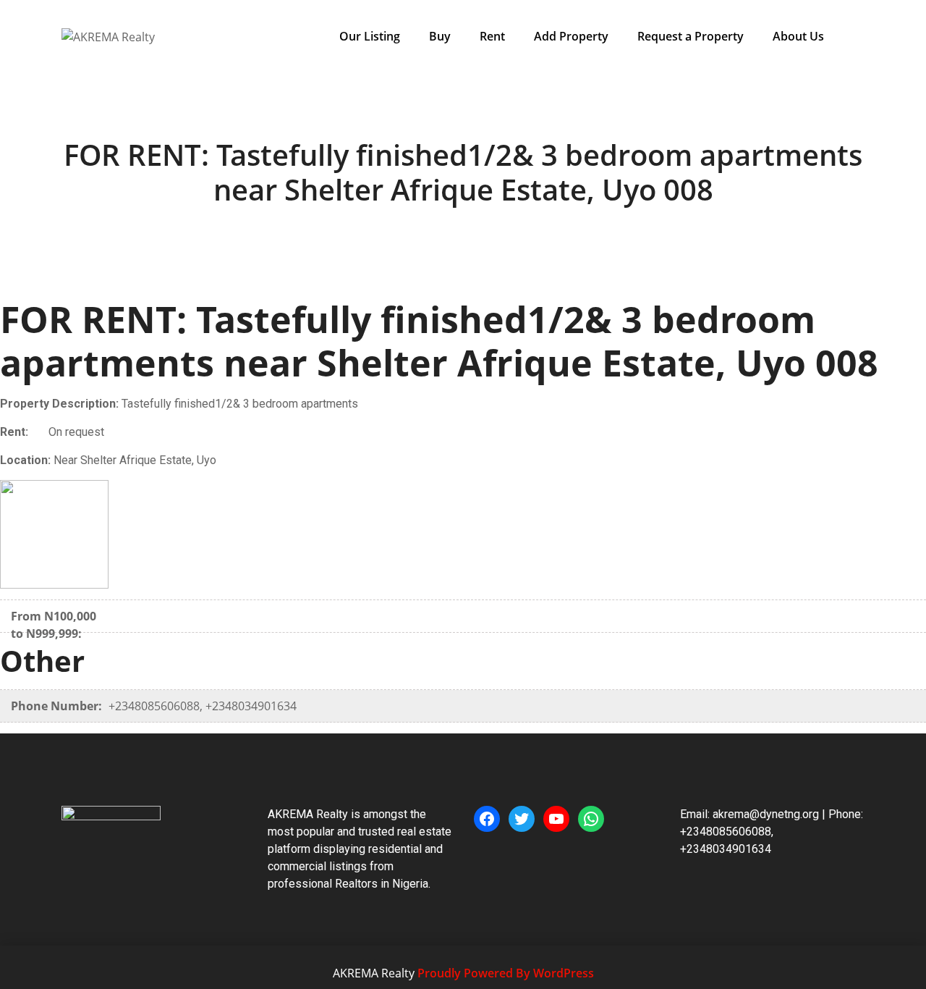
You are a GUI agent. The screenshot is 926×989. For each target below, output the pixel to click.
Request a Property (690, 36)
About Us (798, 36)
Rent (492, 36)
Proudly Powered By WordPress (505, 973)
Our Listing (369, 36)
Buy (440, 36)
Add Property (571, 36)
